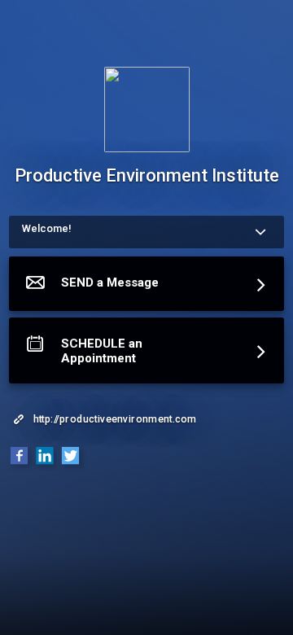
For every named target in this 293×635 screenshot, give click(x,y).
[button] (146, 287)
